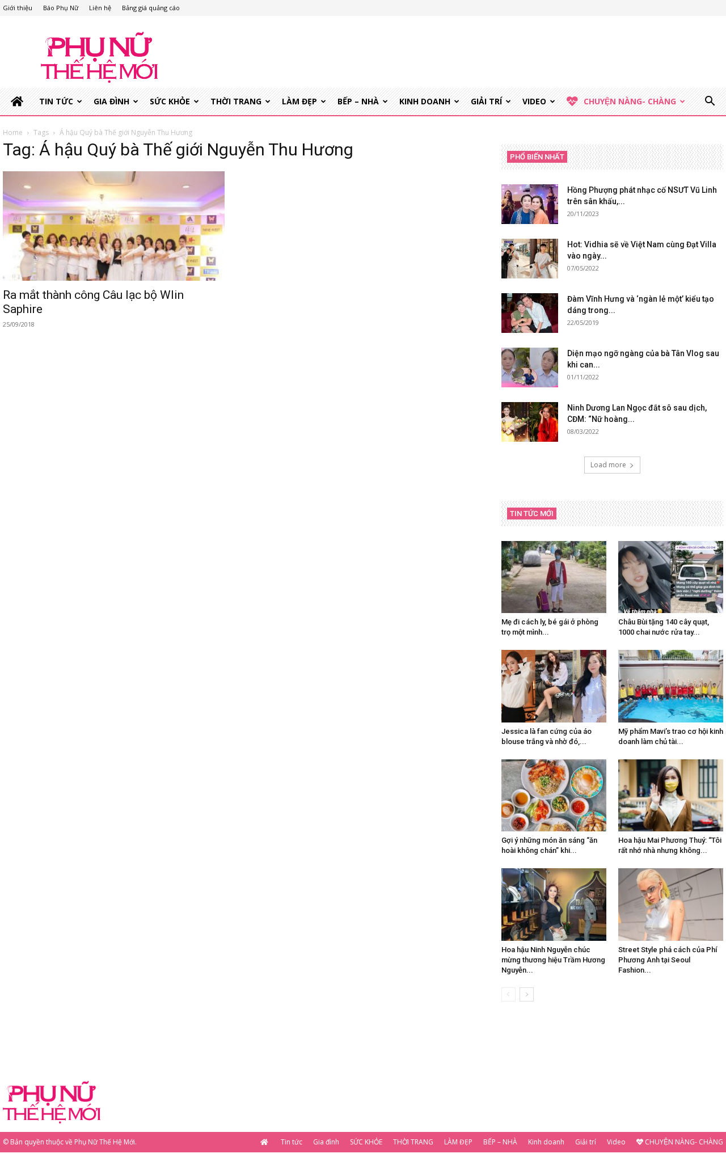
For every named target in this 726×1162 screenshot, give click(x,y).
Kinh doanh (424, 101)
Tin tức (56, 101)
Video (534, 101)
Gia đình (111, 101)
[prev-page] (508, 994)
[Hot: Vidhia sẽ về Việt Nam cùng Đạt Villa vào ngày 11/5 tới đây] (529, 258)
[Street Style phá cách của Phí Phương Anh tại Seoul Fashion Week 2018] (670, 904)
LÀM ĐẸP (299, 101)
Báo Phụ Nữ (60, 7)
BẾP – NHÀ (358, 101)
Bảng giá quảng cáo (151, 7)
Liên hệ (100, 7)
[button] (709, 102)
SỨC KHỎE (170, 101)
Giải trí (486, 101)
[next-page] (527, 994)
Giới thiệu (17, 7)
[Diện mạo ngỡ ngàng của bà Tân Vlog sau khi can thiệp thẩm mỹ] (529, 367)
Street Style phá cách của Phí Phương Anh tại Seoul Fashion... (667, 959)
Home (13, 132)
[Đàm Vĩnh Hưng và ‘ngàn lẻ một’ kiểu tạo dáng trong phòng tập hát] (529, 313)
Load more (608, 465)
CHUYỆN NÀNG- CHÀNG (630, 101)
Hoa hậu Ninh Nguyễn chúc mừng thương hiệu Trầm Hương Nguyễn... (553, 959)
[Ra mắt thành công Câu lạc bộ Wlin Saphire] (114, 226)
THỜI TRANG (235, 101)
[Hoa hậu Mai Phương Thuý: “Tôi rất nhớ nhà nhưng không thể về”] (670, 795)
